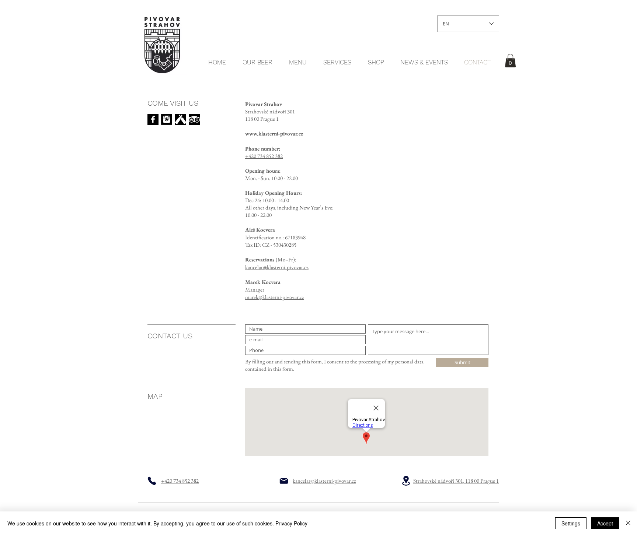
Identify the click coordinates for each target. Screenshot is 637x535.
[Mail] (284, 481)
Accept (605, 523)
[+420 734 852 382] (152, 481)
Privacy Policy (291, 523)
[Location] (406, 480)
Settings (570, 523)
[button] (510, 60)
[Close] (628, 523)
